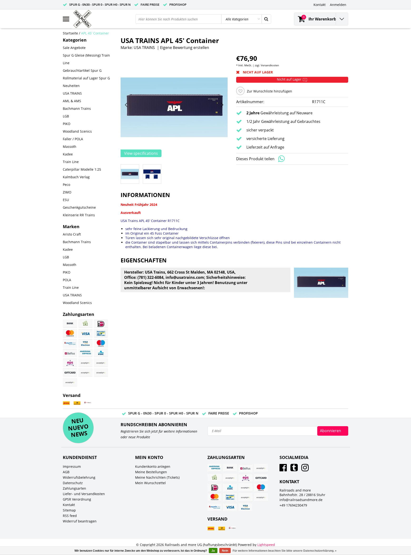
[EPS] (70, 362)
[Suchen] (266, 19)
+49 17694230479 (293, 505)
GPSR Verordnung (77, 499)
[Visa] (85, 333)
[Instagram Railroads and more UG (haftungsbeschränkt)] (305, 469)
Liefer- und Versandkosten (84, 494)
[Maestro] (101, 343)
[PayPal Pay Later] (70, 382)
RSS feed (70, 515)
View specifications (141, 153)
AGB (66, 472)
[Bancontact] (101, 333)
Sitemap (69, 510)
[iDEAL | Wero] (101, 323)
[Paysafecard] (70, 343)
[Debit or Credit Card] (101, 372)
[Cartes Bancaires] (85, 362)
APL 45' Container (95, 33)
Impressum (72, 466)
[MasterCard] (70, 333)
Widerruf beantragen (80, 521)
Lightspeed (266, 544)
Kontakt (69, 504)
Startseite (70, 33)
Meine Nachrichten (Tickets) (157, 477)
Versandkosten (270, 65)
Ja (213, 550)
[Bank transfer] (70, 323)
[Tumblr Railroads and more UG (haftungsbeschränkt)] (294, 469)
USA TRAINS (144, 47)
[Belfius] (70, 353)
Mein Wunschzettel (150, 483)
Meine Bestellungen (151, 472)
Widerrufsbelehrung (79, 477)
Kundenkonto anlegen (152, 466)
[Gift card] (70, 372)
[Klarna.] (101, 362)
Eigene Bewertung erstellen (184, 47)
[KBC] (101, 353)
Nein (225, 550)
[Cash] (85, 323)
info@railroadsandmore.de (301, 499)
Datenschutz (73, 483)
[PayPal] (85, 372)
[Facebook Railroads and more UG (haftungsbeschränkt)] (283, 469)
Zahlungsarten (74, 488)
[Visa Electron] (85, 343)
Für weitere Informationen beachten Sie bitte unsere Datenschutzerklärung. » (285, 550)
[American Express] (85, 353)
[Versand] (66, 403)
